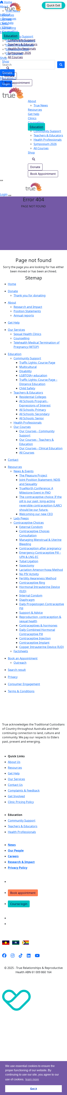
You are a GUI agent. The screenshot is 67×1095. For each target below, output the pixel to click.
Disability (25, 371)
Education (11, 36)
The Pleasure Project (33, 475)
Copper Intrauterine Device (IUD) (41, 647)
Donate (9, 76)
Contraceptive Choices (29, 523)
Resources (9, 19)
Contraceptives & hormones (38, 625)
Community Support (21, 40)
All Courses (15, 57)
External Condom (31, 527)
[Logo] (13, 6)
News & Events (24, 471)
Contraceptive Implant (34, 643)
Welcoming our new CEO (36, 514)
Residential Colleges (32, 397)
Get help (8, 23)
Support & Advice (31, 613)
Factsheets (21, 651)
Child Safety (27, 388)
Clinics (6, 27)
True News (41, 105)
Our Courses (22, 427)
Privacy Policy (17, 868)
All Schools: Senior (31, 418)
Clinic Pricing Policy (21, 802)
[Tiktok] (21, 955)
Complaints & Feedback (24, 790)
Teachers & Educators (22, 44)
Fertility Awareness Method (37, 578)
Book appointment (17, 83)
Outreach (20, 663)
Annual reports (24, 315)
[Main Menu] (1, 180)
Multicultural (28, 367)
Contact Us (15, 785)
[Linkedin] (29, 955)
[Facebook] (4, 955)
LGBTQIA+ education (33, 375)
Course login (18, 904)
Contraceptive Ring (32, 583)
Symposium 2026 (19, 53)
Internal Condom (30, 595)
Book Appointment (43, 174)
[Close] (9, 195)
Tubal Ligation (28, 561)
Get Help (14, 323)
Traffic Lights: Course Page (37, 363)
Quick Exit (53, 5)
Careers (13, 856)
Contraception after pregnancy (40, 548)
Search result (17, 670)
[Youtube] (37, 955)
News (12, 845)
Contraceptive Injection (35, 638)
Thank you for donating (30, 295)
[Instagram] (12, 955)
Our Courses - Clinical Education (41, 448)
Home (12, 284)
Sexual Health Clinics (27, 334)
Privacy (13, 677)
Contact (13, 460)
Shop (5, 61)
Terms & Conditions (21, 691)
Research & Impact (21, 862)
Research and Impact (28, 307)
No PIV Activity (29, 574)
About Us (14, 762)
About (6, 14)
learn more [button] (32, 1079)
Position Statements (27, 311)
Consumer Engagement (24, 684)
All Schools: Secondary (34, 414)
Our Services (16, 330)
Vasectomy (26, 565)
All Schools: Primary (32, 410)
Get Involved (16, 796)
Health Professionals (22, 49)
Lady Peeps (21, 518)
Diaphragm (27, 600)
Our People (16, 850)
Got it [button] (33, 1088)
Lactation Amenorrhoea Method (41, 570)
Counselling (10, 31)
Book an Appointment (23, 658)
